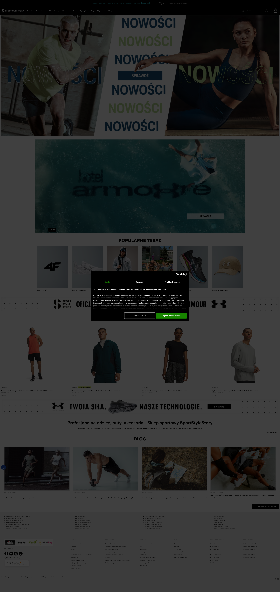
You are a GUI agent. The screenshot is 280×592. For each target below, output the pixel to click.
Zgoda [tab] (107, 282)
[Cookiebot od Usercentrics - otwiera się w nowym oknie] (177, 274)
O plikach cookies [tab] (172, 282)
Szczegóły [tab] (140, 282)
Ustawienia (138, 315)
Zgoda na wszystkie (171, 315)
